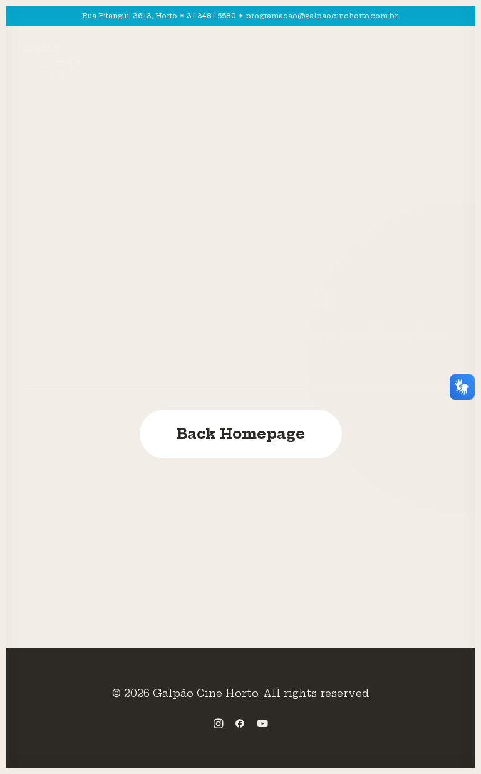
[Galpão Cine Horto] (52, 63)
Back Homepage (241, 434)
